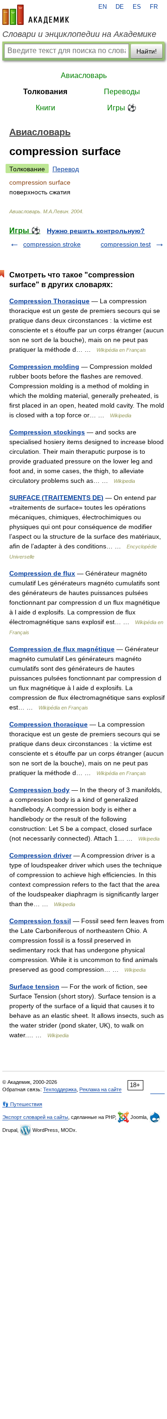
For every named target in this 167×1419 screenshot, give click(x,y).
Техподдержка (60, 1089)
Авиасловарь (84, 75)
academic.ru (35, 15)
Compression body (39, 790)
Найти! (146, 51)
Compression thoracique (48, 724)
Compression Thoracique (49, 301)
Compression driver (40, 855)
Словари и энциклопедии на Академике (79, 34)
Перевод (65, 169)
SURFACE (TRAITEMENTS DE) (56, 497)
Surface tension (34, 986)
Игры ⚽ (121, 108)
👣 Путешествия (22, 1104)
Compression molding (44, 366)
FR (154, 7)
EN (102, 7)
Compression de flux (42, 573)
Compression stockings (47, 432)
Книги (45, 108)
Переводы (122, 92)
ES (137, 7)
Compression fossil (40, 921)
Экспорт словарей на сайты (35, 1117)
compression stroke (52, 244)
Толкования (45, 92)
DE (120, 7)
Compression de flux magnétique (62, 649)
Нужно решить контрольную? (96, 230)
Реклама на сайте (100, 1089)
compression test (126, 244)
